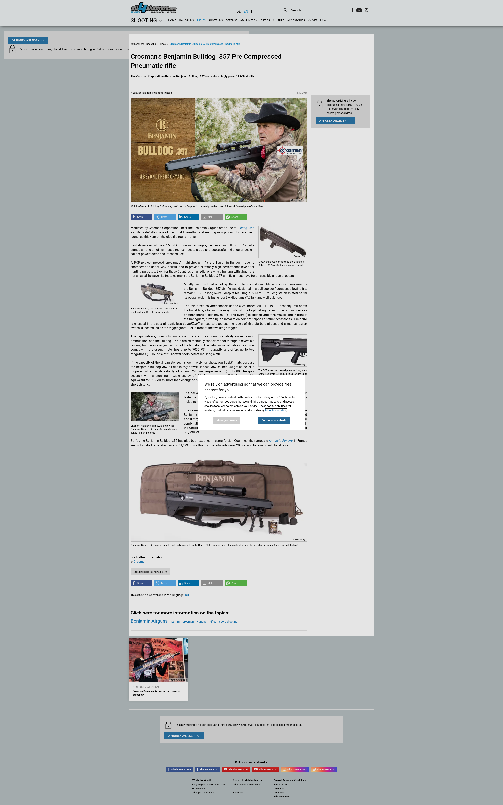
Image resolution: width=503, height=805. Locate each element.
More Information (276, 410)
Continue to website (274, 420)
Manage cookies (227, 420)
